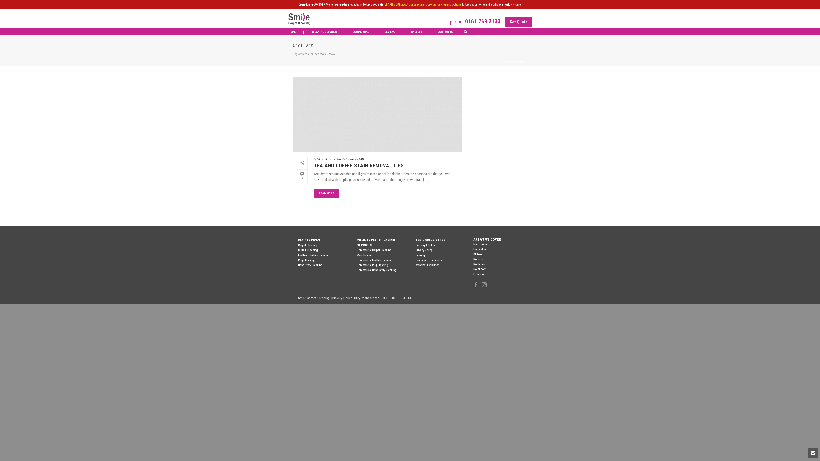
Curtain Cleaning (308, 250)
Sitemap (421, 255)
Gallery (416, 32)
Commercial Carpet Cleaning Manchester (374, 252)
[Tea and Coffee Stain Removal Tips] (377, 114)
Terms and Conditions (429, 260)
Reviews (390, 32)
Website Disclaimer (427, 265)
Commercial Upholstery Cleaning (376, 270)
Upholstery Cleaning (310, 265)
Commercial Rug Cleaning (372, 265)
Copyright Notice (426, 245)
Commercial (361, 32)
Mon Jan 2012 (357, 159)
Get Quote (518, 22)
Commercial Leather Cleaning (374, 260)
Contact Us (446, 32)
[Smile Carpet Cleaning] (299, 18)
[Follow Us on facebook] (476, 285)
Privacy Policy (424, 250)
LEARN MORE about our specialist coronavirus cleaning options (423, 4)
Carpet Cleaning (307, 245)
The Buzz (336, 159)
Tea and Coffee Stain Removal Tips (359, 166)
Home (292, 32)
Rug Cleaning (306, 260)
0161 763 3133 (483, 21)
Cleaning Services (324, 32)
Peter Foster (323, 159)
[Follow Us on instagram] (484, 285)
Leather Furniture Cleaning (313, 255)
